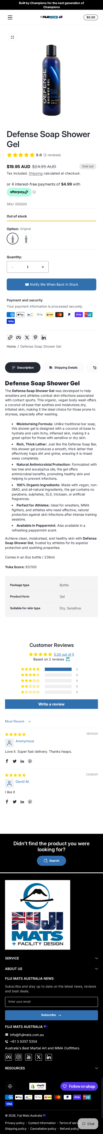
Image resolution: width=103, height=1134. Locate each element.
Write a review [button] (51, 704)
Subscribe (48, 1015)
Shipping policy (16, 1128)
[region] (51, 5)
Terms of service (70, 1123)
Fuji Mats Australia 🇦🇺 (31, 1115)
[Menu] (10, 17)
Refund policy (69, 1128)
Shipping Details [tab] (66, 367)
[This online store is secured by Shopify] (37, 1086)
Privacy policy (15, 1123)
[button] (90, 17)
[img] (15, 734)
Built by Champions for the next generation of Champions (51, 5)
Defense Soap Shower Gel (40, 346)
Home (11, 346)
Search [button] (54, 860)
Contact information (42, 1123)
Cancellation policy (43, 1128)
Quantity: (14, 257)
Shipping (36, 173)
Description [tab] (25, 367)
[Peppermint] (26, 239)
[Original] (13, 239)
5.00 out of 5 (64, 654)
